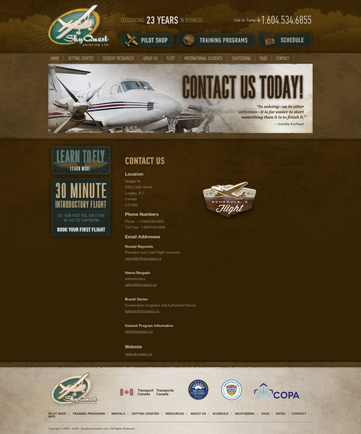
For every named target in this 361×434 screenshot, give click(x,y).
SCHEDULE (220, 413)
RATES (280, 413)
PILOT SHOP (57, 413)
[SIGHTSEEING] (241, 58)
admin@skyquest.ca (140, 285)
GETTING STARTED (145, 413)
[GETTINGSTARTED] (81, 58)
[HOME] (54, 58)
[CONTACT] (282, 58)
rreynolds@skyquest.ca (143, 259)
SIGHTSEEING (245, 413)
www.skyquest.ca (138, 354)
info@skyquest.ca (139, 332)
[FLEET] (170, 58)
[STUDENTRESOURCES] (118, 58)
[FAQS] (263, 58)
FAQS (265, 413)
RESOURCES (175, 413)
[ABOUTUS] (150, 58)
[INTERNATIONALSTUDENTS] (203, 58)
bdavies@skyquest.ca (142, 311)
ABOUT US (198, 413)
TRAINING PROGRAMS (89, 413)
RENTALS (118, 413)
